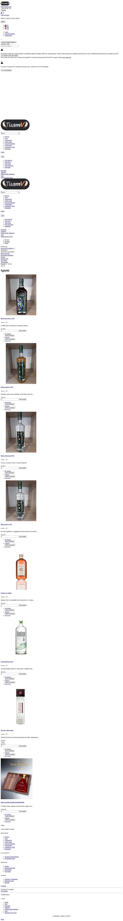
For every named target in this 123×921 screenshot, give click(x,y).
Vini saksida (4, 262)
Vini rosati (8, 164)
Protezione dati (9, 881)
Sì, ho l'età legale (6, 70)
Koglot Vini (4, 259)
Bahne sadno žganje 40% (7, 455)
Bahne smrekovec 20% (7, 387)
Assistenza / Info (10, 147)
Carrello (9, 42)
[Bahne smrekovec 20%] (21, 383)
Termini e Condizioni (11, 879)
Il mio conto (8, 142)
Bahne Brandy (5, 253)
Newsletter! (4, 891)
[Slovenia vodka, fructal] (21, 726)
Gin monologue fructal (7, 661)
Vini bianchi (8, 160)
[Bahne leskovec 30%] (21, 520)
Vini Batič (4, 260)
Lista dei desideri (10, 144)
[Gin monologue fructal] (21, 658)
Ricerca (7, 137)
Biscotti (7, 882)
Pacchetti (3, 170)
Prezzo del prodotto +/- (8, 248)
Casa (6, 138)
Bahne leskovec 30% (6, 524)
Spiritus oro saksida (6, 593)
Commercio (8, 140)
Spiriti (2, 152)
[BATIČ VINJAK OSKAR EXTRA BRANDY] (16, 798)
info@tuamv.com (6, 6)
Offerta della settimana (7, 174)
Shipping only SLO (7, 177)
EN (7, 29)
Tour (2, 176)
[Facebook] (2, 13)
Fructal (3, 257)
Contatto (3, 10)
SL (7, 25)
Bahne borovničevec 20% (8, 318)
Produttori (8, 149)
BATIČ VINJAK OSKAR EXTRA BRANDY (12, 802)
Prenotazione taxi (10, 858)
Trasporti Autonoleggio (12, 857)
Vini (3, 156)
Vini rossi (7, 162)
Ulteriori (3, 172)
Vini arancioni (9, 165)
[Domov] (5, 5)
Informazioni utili (10, 868)
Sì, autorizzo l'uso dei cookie (10, 55)
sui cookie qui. (66, 57)
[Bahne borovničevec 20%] (21, 315)
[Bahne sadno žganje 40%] (21, 452)
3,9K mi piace (5, 15)
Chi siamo (8, 871)
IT (4, 22)
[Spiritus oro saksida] (21, 589)
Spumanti (7, 167)
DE (7, 27)
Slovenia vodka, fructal (7, 730)
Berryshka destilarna (7, 255)
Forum (7, 866)
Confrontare (8, 145)
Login (6, 32)
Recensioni (8, 870)
